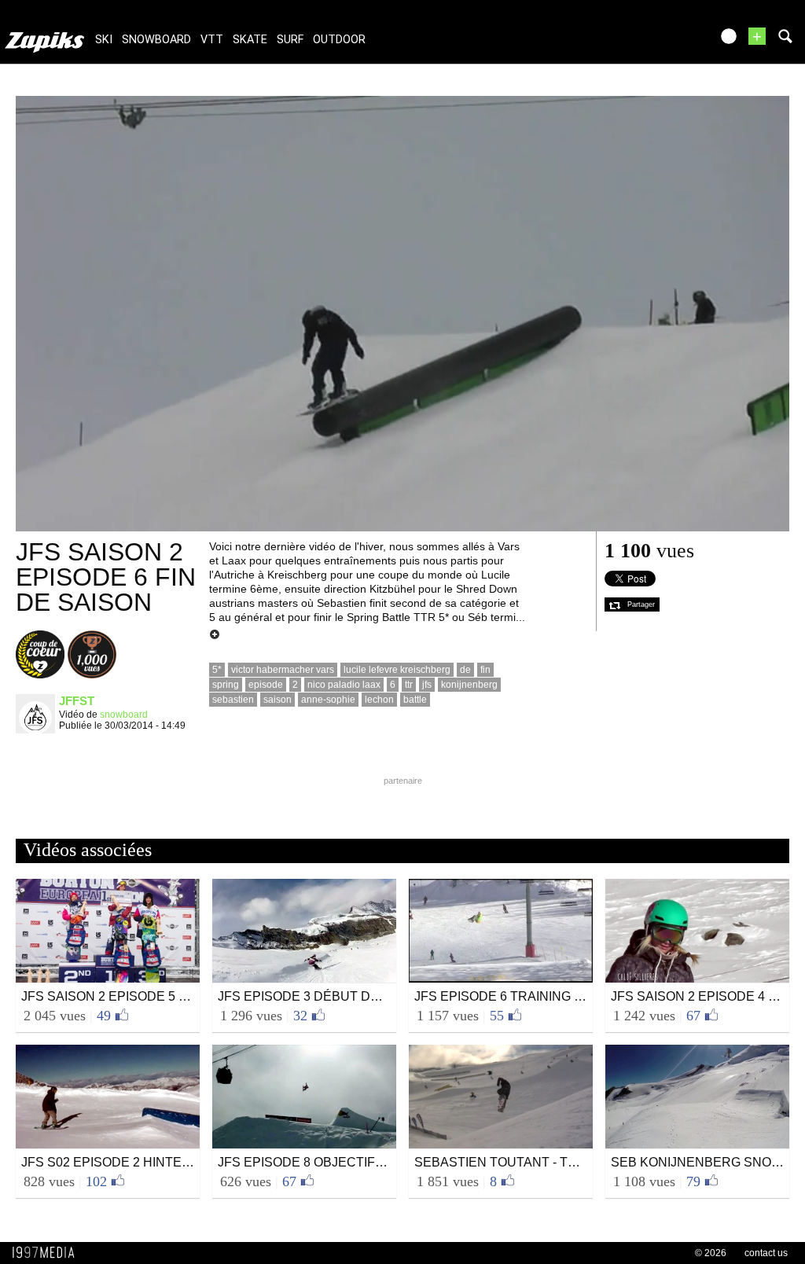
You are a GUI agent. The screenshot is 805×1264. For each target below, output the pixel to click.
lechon (379, 699)
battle (415, 699)
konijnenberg (469, 684)
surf (290, 39)
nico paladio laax (343, 684)
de (465, 669)
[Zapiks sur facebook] (665, 41)
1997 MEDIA (47, 1253)
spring (225, 684)
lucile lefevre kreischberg (397, 669)
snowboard (156, 39)
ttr (409, 684)
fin (485, 669)
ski (103, 39)
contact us (766, 1252)
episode (265, 684)
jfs (427, 684)
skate (250, 39)
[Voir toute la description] (214, 635)
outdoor (339, 39)
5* (217, 669)
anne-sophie (328, 699)
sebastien (233, 699)
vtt (211, 39)
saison (277, 699)
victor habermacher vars (282, 669)
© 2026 (710, 1252)
